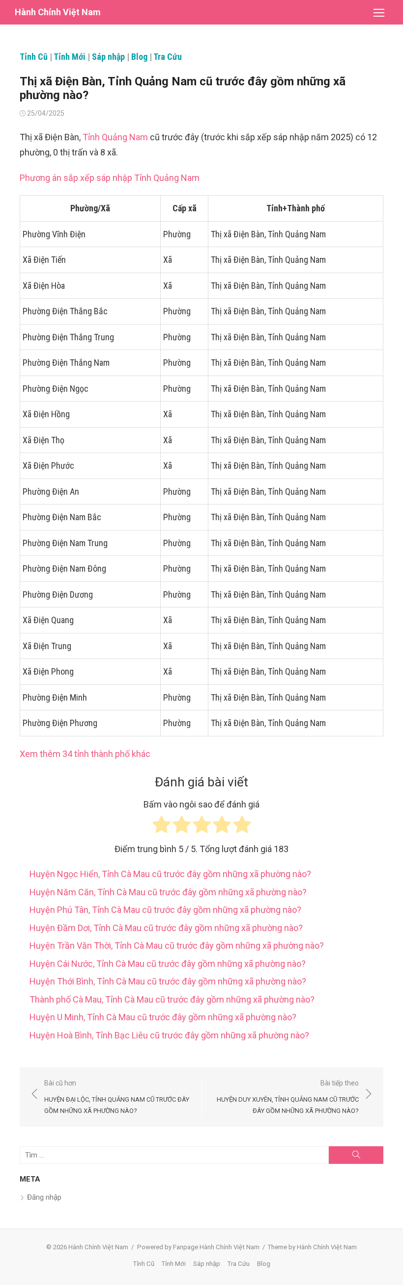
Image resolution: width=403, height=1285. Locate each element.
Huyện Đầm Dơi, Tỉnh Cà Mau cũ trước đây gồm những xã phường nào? (166, 928)
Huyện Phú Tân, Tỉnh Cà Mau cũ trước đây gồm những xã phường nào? (165, 910)
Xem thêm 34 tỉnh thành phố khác (85, 754)
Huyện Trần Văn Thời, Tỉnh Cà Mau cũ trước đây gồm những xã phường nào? (176, 945)
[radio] (161, 826)
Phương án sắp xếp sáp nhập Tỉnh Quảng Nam (110, 178)
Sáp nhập (108, 56)
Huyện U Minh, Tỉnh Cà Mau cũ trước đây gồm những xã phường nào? (162, 1017)
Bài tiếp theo (288, 1096)
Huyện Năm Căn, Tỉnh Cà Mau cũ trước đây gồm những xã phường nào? (168, 892)
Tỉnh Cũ (34, 56)
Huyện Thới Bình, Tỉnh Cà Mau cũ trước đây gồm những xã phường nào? (167, 981)
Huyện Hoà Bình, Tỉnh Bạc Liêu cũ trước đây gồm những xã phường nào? (169, 1035)
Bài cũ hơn (116, 1096)
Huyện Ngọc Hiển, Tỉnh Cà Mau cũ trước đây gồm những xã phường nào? (170, 874)
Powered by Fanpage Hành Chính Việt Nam (198, 1247)
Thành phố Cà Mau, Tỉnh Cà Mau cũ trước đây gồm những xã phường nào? (172, 999)
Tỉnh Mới (70, 56)
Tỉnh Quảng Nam (115, 137)
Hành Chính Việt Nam (58, 12)
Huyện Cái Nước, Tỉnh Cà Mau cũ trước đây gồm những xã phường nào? (167, 963)
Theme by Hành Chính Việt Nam (312, 1247)
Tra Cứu (167, 56)
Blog (139, 56)
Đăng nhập (44, 1197)
